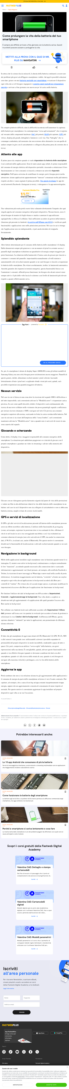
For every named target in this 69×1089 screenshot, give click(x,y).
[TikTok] (10, 1052)
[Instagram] (4, 1052)
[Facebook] (30, 1052)
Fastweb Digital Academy (42, 1063)
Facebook (34, 725)
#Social (48, 708)
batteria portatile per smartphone (33, 80)
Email (44, 725)
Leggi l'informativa (8, 988)
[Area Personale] (66, 6)
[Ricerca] (63, 5)
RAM (46, 134)
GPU (61, 134)
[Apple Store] (40, 1033)
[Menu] (2, 5)
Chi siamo (5, 1063)
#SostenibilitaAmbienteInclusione (35, 708)
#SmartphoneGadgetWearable (16, 708)
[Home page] (13, 5)
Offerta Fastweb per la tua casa (33, 1)
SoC (33, 134)
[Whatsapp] (24, 1052)
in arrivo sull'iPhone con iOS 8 (40, 222)
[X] (37, 1052)
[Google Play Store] (58, 1033)
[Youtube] (17, 1052)
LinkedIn (25, 725)
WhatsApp (39, 725)
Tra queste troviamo (48, 181)
